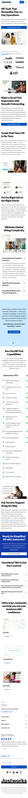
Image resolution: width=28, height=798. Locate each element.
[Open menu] (25, 2)
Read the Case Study (14, 332)
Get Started (4, 705)
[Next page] (18, 343)
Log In (2, 702)
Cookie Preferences (18, 791)
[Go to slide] (13, 342)
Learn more (6, 636)
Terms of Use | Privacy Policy (19, 790)
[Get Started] (22, 2)
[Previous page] (10, 343)
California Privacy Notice (7, 791)
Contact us (6, 711)
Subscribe (14, 767)
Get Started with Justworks (14, 27)
